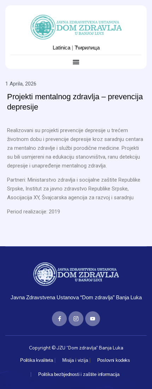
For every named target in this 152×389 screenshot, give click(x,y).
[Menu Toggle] (76, 61)
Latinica (61, 48)
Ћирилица (87, 48)
